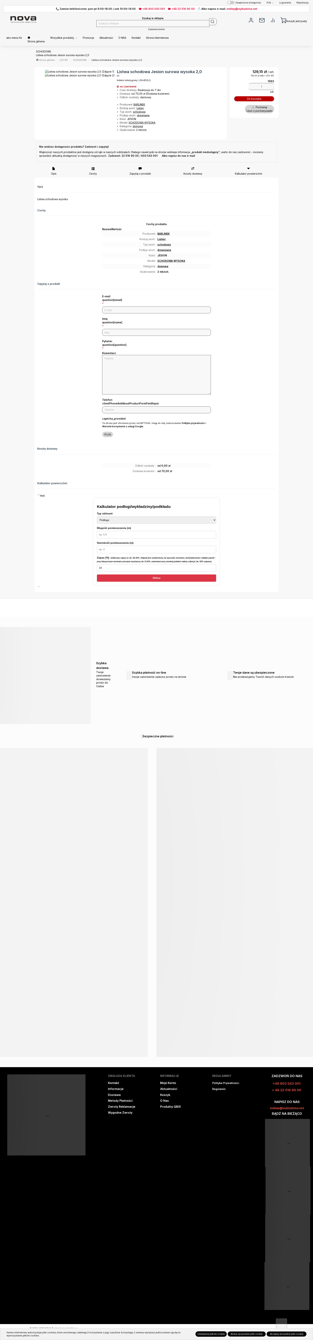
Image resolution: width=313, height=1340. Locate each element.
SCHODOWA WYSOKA (142, 122)
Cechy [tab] (93, 173)
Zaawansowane (156, 29)
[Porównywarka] (273, 19)
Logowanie (285, 2)
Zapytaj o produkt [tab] (140, 173)
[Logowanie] (251, 19)
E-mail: (112, 298)
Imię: (112, 320)
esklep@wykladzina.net (242, 8)
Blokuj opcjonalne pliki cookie (247, 1334)
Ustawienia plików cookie (211, 1334)
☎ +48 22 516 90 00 (181, 8)
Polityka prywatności (193, 423)
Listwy (140, 108)
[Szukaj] (213, 21)
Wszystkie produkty (62, 37)
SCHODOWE (80, 60)
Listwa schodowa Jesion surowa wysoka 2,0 (116, 60)
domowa (138, 126)
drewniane (143, 115)
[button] (270, 2)
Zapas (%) (156, 559)
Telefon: (130, 401)
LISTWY (64, 60)
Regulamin (219, 1088)
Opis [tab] (54, 173)
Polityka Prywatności (225, 1083)
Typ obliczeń (105, 513)
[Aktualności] (262, 19)
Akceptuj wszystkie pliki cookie (286, 1334)
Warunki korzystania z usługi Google (122, 426)
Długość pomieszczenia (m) (114, 528)
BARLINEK (139, 104)
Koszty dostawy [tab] (192, 173)
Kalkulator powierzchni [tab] (248, 173)
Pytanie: (114, 343)
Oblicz (156, 577)
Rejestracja (302, 2)
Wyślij (107, 434)
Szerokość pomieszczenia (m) (115, 542)
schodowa (139, 111)
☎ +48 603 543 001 (152, 8)
